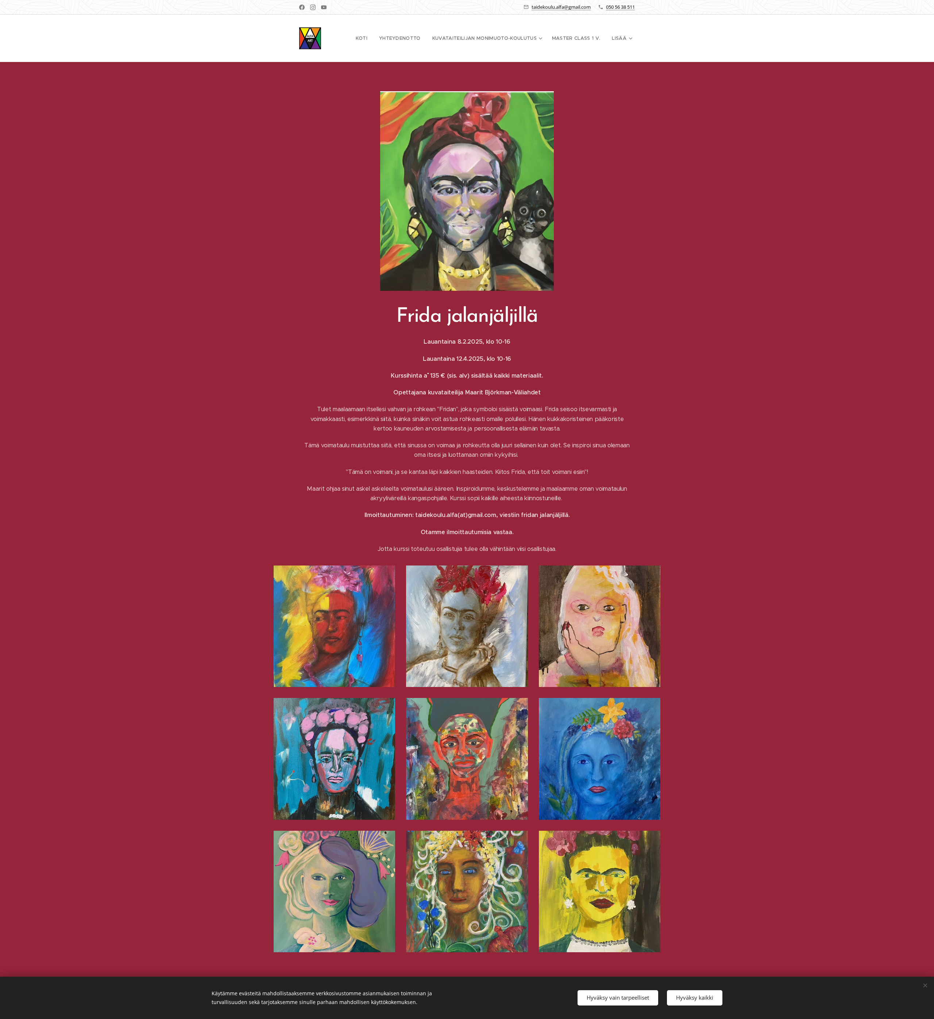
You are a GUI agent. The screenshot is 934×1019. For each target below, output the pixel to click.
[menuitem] (363, 38)
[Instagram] (312, 7)
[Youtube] (323, 7)
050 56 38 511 (620, 7)
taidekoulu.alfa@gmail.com (561, 7)
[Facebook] (301, 7)
